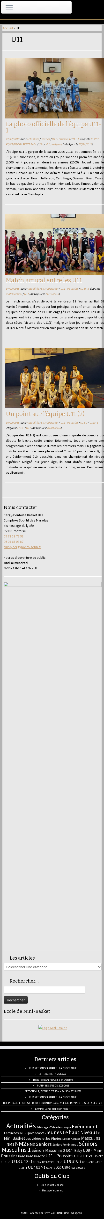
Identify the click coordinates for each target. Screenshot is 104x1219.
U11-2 (84, 422)
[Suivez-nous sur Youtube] (34, 1205)
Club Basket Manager (52, 1185)
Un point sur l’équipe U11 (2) (45, 414)
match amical (14, 294)
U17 (31, 1167)
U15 (67, 1161)
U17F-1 (50, 1167)
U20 (58, 1167)
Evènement (85, 1126)
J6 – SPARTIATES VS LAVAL (53, 1074)
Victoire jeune (53, 144)
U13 (16, 1161)
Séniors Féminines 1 (65, 1145)
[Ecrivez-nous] (12, 1205)
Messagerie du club (52, 1190)
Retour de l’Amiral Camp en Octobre (53, 1079)
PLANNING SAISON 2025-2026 (53, 1085)
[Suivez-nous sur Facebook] (23, 1205)
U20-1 (66, 1167)
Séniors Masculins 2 (48, 1150)
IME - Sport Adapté (32, 1133)
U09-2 (29, 1156)
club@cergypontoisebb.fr (22, 547)
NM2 (20, 1143)
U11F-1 (84, 288)
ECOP (20, 428)
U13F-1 (58, 1162)
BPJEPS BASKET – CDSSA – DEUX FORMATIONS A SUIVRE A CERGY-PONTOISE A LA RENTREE (53, 1103)
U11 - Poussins (61, 139)
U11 (41, 144)
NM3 (31, 1144)
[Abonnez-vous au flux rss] (7, 1205)
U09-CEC (39, 1156)
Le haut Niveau (79, 1132)
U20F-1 (81, 1167)
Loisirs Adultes (71, 1138)
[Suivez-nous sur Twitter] (18, 1205)
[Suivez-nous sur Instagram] (28, 1205)
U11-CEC (98, 1156)
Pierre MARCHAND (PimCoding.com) (63, 1213)
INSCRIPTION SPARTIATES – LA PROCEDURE (53, 1068)
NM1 (10, 1144)
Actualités (33, 139)
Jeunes (45, 139)
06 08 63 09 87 (13, 541)
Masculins (90, 1138)
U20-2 (74, 1167)
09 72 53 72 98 (13, 536)
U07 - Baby (74, 1150)
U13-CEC (47, 1162)
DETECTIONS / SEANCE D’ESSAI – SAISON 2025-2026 (52, 1091)
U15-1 (76, 1161)
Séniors (44, 1144)
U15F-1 (23, 1167)
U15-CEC (97, 1162)
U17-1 (40, 1167)
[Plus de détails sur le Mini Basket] (52, 1027)
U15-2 (86, 1162)
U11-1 (75, 139)
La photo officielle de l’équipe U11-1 (54, 127)
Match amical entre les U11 (44, 280)
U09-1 (21, 1156)
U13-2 (37, 1162)
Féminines (11, 1133)
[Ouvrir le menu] (9, 7)
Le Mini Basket (50, 288)
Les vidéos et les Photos (44, 1138)
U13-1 (27, 1161)
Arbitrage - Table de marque (54, 1127)
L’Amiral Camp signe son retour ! (53, 1108)
